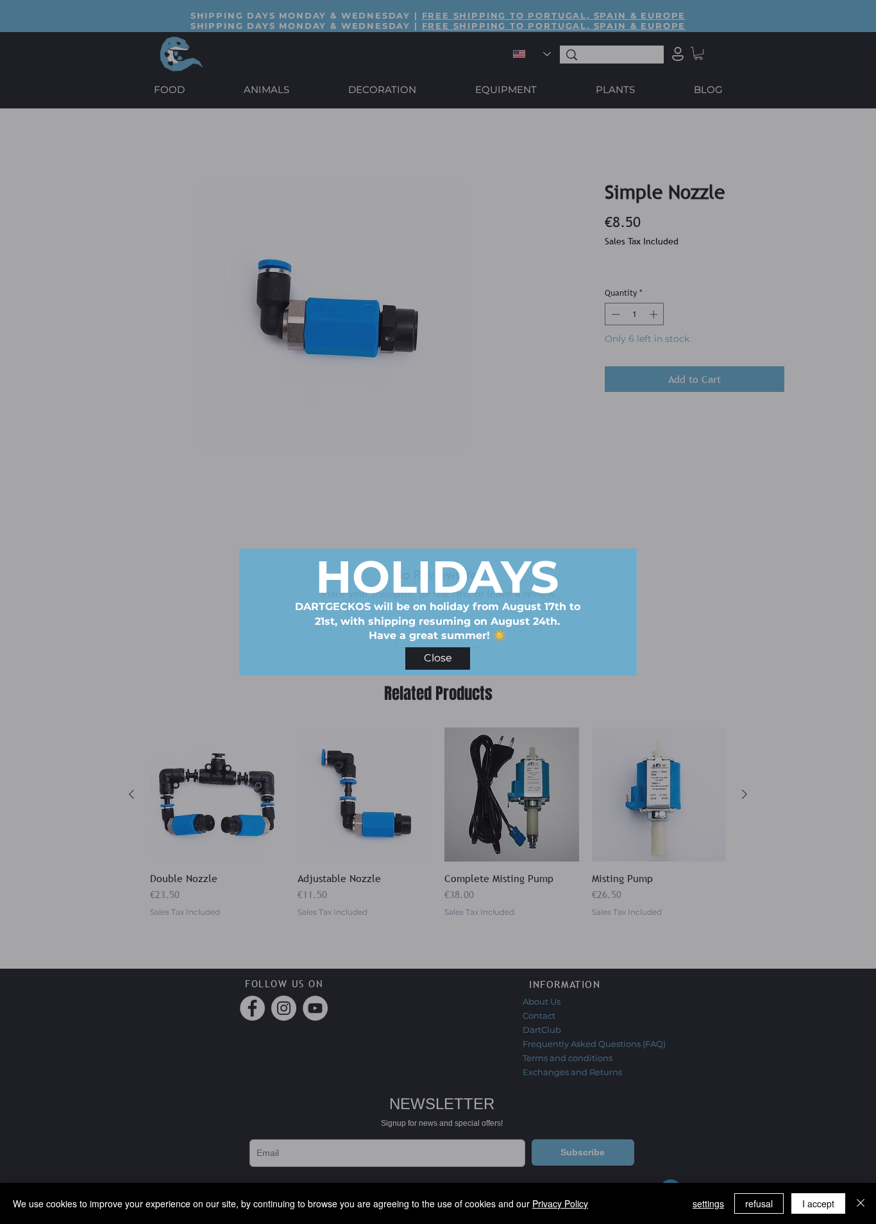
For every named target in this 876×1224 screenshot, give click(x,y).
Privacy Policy (560, 1203)
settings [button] (708, 1203)
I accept (818, 1203)
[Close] (860, 1203)
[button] (437, 658)
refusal (759, 1203)
